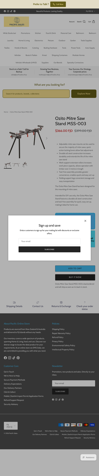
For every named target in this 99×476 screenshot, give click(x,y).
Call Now (59, 4)
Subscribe (49, 249)
